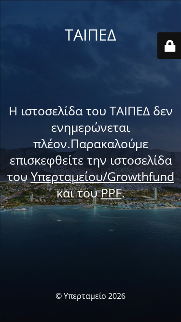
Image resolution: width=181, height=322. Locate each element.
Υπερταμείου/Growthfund (102, 176)
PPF (111, 192)
